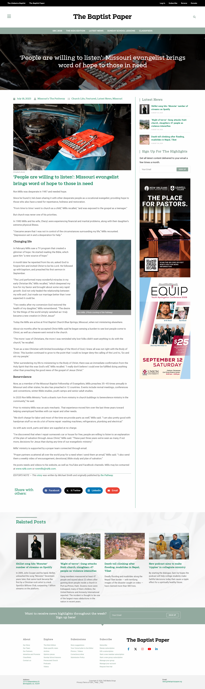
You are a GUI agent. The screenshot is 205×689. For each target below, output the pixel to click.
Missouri (117, 99)
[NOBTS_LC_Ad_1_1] (165, 227)
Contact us (27, 660)
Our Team (26, 648)
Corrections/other (77, 654)
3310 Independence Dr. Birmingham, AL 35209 (31, 683)
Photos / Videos (77, 651)
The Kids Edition (75, 31)
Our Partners (27, 651)
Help (96, 682)
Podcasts (47, 664)
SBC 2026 (57, 31)
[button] (194, 17)
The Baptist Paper (37, 3)
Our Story (26, 645)
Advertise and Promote (31, 654)
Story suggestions (77, 645)
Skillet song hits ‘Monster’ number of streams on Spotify (169, 107)
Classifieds (145, 31)
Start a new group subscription (111, 657)
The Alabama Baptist (16, 3)
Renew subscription (107, 648)
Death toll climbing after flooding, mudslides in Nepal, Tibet (167, 138)
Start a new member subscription (112, 654)
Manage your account (108, 664)
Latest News (96, 31)
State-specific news (51, 648)
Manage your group (107, 660)
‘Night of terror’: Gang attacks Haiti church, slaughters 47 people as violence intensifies (168, 123)
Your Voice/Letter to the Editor (82, 648)
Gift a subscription (106, 651)
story (39, 475)
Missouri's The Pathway (51, 99)
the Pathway (107, 475)
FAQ (101, 682)
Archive (46, 651)
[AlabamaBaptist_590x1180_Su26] (165, 328)
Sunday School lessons (52, 657)
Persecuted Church (51, 660)
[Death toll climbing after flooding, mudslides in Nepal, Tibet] (144, 140)
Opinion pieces (49, 654)
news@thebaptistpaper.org (172, 682)
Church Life (78, 99)
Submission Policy (78, 657)
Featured (91, 99)
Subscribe (103, 645)
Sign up (182, 169)
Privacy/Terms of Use (85, 682)
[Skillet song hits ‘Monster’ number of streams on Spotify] (144, 109)
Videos (46, 667)
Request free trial (106, 667)
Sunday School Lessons (121, 31)
